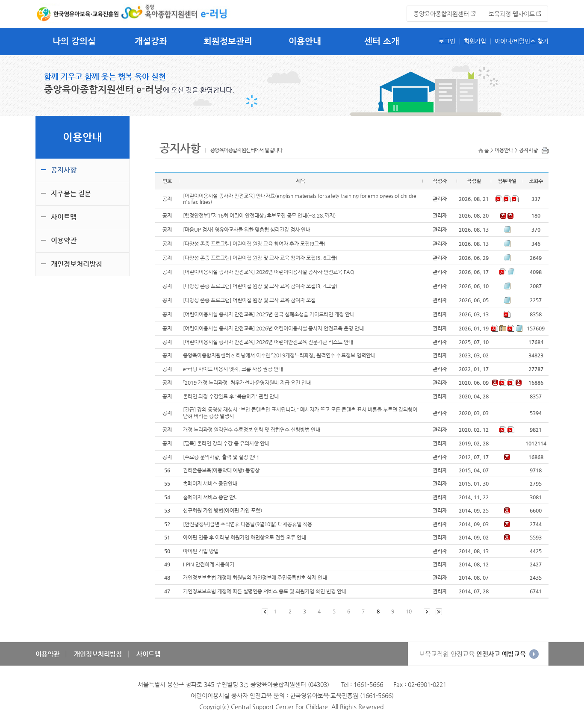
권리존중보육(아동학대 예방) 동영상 (221, 470)
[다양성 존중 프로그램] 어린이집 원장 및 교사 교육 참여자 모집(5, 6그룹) (260, 258)
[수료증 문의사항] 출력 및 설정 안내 (221, 457)
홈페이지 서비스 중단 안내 (211, 497)
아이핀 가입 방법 (200, 551)
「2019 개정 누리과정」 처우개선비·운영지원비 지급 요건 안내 (247, 383)
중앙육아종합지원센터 (441, 13)
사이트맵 (64, 217)
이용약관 (64, 240)
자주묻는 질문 (71, 193)
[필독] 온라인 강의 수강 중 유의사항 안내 (226, 443)
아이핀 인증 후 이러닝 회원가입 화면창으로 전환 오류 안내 (244, 537)
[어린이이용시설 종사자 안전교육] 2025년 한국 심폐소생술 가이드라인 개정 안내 (268, 314)
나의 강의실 (74, 41)
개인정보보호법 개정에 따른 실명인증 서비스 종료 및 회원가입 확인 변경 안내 (264, 591)
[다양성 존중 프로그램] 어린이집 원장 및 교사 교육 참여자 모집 (249, 300)
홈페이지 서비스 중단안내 (210, 483)
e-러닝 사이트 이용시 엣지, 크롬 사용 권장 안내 (233, 369)
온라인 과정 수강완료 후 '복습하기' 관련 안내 (231, 396)
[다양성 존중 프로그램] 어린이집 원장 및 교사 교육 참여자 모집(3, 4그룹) (260, 286)
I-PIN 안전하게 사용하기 (208, 564)
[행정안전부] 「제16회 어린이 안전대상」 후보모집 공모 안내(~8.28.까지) (259, 215)
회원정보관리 (228, 41)
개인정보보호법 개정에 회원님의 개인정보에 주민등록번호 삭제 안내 (255, 578)
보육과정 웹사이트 (512, 13)
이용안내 (305, 41)
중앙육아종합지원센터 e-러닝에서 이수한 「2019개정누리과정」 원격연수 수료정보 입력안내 (279, 355)
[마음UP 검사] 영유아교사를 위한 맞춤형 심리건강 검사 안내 (246, 230)
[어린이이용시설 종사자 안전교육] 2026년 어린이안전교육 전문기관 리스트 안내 (268, 342)
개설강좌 (151, 41)
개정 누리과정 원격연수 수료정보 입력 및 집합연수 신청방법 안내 (251, 430)
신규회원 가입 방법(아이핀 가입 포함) (222, 510)
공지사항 (64, 170)
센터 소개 (381, 41)
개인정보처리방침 (76, 264)
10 (409, 611)
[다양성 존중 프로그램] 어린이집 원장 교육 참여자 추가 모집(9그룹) (254, 244)
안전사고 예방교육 (472, 653)
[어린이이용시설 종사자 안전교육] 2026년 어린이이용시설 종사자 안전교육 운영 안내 (273, 328)
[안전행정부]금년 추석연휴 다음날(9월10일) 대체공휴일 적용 (247, 524)
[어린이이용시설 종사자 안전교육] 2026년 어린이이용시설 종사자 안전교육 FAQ (268, 272)
